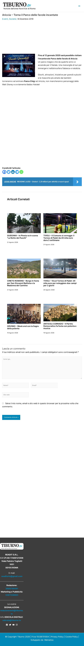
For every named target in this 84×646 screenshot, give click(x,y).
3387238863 (11, 595)
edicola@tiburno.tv (12, 620)
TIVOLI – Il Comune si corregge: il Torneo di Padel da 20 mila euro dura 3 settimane (58, 237)
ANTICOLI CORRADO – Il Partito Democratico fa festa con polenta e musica (59, 326)
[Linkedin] (13, 172)
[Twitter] (8, 172)
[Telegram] (17, 172)
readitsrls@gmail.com (11, 576)
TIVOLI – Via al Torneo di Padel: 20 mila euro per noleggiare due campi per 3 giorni (60, 283)
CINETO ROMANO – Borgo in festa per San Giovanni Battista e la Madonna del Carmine (23, 283)
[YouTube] (13, 625)
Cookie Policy (71, 637)
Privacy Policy (57, 637)
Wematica (48, 640)
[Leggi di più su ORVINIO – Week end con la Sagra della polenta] (24, 313)
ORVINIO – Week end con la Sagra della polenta (23, 327)
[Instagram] (17, 625)
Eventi (5, 19)
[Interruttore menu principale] (79, 6)
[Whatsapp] (21, 172)
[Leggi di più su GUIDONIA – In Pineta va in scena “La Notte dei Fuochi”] (24, 223)
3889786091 (11, 588)
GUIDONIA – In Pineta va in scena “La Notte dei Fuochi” (22, 236)
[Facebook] (4, 172)
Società (12, 19)
